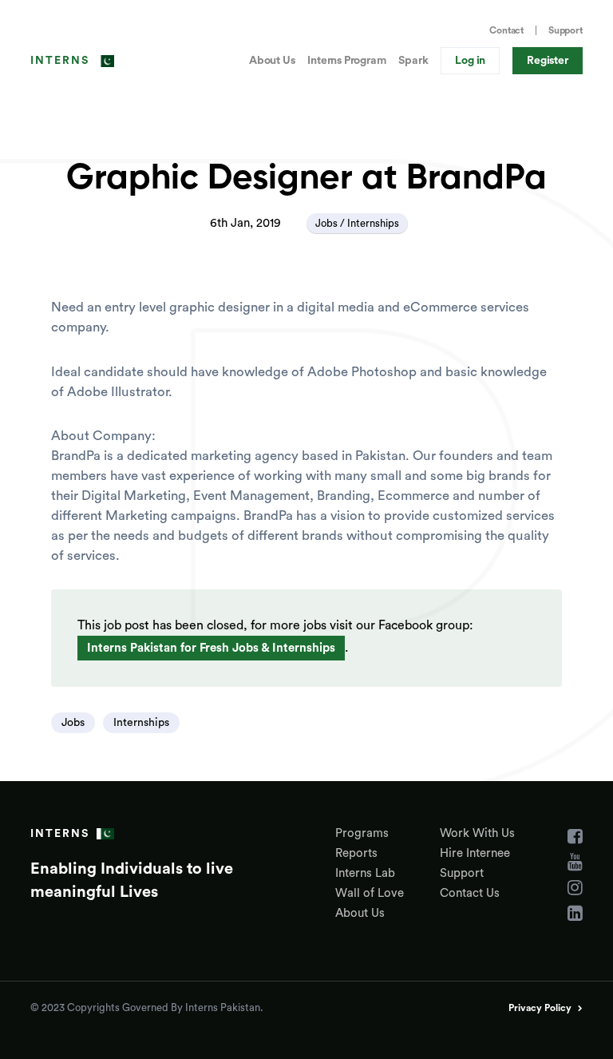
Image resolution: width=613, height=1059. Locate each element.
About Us (272, 60)
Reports (356, 853)
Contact (506, 30)
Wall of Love (369, 893)
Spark (413, 60)
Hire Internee (475, 853)
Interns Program (346, 60)
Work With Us (477, 833)
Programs (362, 833)
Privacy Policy (539, 1008)
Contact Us (470, 893)
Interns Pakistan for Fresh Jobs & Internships (211, 648)
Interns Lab (365, 873)
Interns (59, 60)
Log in (470, 60)
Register (547, 60)
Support (565, 30)
